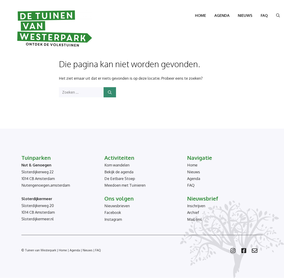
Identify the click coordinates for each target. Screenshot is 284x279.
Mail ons (194, 219)
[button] (278, 15)
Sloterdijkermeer (36, 198)
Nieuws (245, 15)
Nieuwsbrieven (117, 205)
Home (200, 15)
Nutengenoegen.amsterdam (45, 185)
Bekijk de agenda (118, 172)
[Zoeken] (110, 92)
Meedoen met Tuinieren (125, 185)
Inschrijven (196, 205)
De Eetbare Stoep (119, 178)
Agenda (222, 15)
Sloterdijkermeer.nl (37, 219)
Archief (193, 212)
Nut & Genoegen (36, 165)
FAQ (264, 15)
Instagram (113, 219)
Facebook (112, 212)
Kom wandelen (117, 165)
